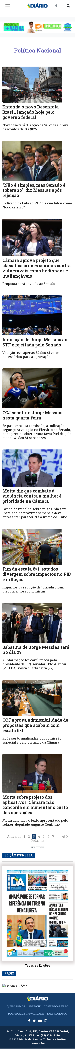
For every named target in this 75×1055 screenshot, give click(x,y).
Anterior (14, 837)
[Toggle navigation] (7, 6)
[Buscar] (68, 6)
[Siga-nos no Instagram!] (45, 1021)
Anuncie (34, 1006)
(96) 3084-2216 (50, 1035)
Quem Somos (16, 1006)
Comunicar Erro (56, 1006)
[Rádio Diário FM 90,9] (14, 986)
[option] (37, 27)
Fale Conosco (57, 1013)
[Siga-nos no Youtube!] (40, 1021)
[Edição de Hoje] (37, 913)
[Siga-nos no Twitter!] (34, 1021)
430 (65, 837)
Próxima (37, 841)
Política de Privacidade (26, 1013)
